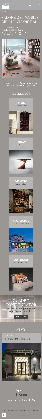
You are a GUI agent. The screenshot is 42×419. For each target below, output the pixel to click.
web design (21, 415)
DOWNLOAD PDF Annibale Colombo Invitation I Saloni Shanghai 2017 (21, 84)
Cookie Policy (21, 412)
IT (36, 5)
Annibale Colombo (5, 5)
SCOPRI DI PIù (21, 316)
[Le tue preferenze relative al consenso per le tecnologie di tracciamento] (4, 415)
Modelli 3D (29, 400)
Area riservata (14, 400)
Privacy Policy (34, 410)
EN (39, 5)
